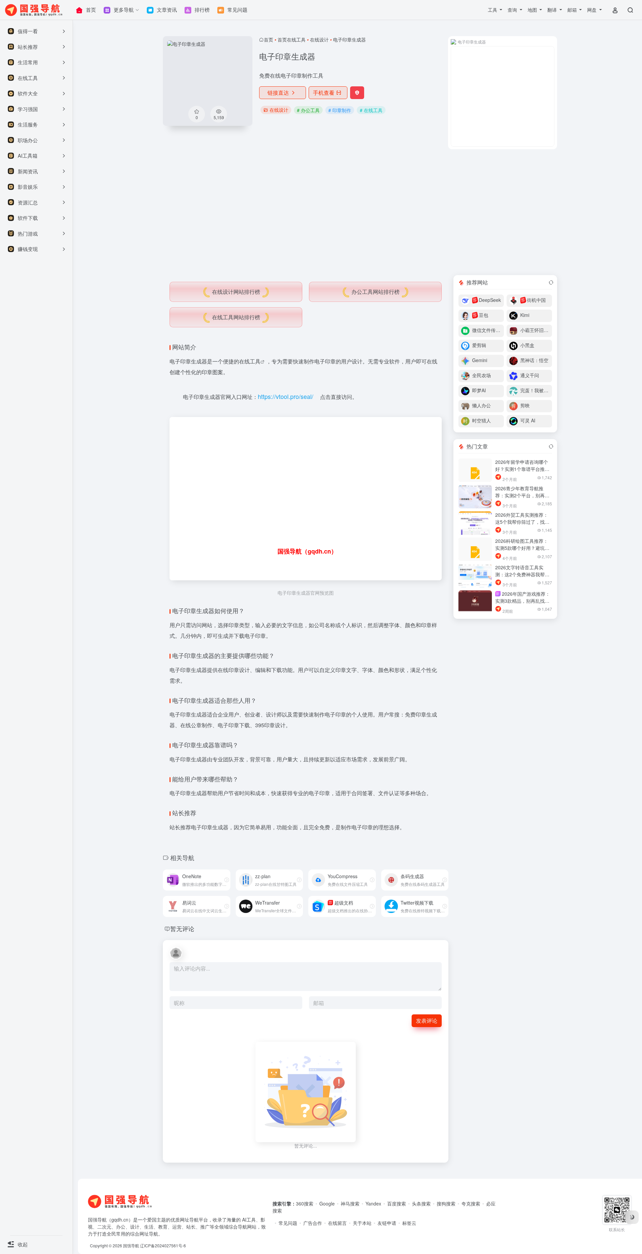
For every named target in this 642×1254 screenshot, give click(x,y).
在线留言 (337, 1223)
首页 (268, 39)
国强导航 (131, 1245)
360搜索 (304, 1203)
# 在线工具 (371, 110)
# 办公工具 (308, 110)
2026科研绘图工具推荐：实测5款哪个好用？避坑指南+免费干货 (522, 547)
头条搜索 (421, 1203)
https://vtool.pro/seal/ (285, 396)
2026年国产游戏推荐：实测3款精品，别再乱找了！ (522, 600)
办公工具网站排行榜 (375, 292)
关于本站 (362, 1223)
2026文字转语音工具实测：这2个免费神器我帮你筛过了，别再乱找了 (522, 574)
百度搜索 (396, 1203)
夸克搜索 (470, 1203)
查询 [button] (513, 9)
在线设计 (319, 39)
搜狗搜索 (446, 1203)
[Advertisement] (360, 212)
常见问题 (288, 1223)
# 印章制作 (339, 110)
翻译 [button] (552, 9)
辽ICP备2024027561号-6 (163, 1245)
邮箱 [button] (572, 9)
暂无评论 (182, 928)
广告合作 (312, 1223)
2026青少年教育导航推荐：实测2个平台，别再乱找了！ (522, 495)
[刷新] (551, 282)
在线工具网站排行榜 (236, 317)
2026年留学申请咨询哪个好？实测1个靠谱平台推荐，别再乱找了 (521, 468)
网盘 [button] (592, 9)
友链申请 (387, 1223)
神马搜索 (350, 1203)
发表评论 (426, 1020)
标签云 (409, 1223)
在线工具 (249, 361)
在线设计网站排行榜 (236, 292)
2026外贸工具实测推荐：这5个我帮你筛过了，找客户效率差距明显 (522, 521)
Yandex (373, 1203)
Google (327, 1203)
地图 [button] (533, 9)
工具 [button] (493, 9)
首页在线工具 (292, 39)
